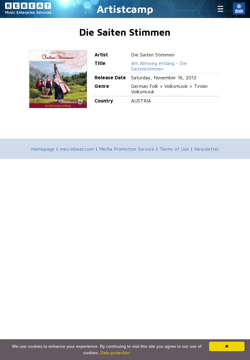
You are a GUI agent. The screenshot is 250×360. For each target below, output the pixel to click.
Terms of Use (174, 149)
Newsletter (206, 149)
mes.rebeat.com (77, 149)
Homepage (43, 149)
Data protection (115, 352)
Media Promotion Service (126, 149)
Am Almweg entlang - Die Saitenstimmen (159, 65)
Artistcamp (125, 8)
